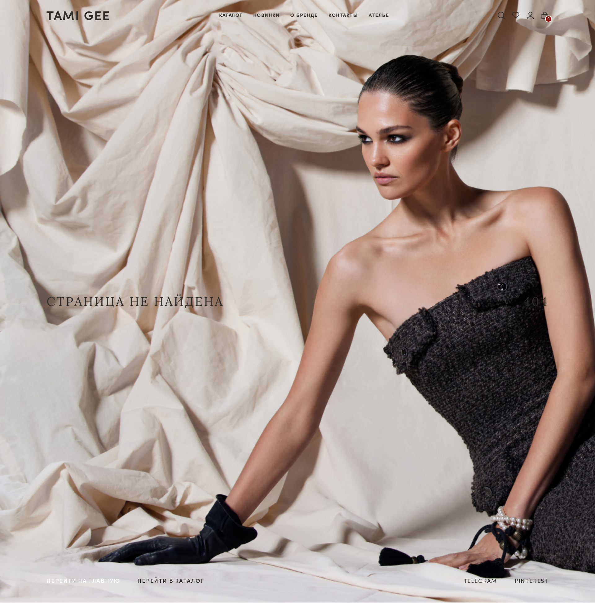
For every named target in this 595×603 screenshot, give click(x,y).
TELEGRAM (480, 580)
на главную (83, 580)
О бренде (304, 15)
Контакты (343, 15)
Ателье (379, 15)
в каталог (170, 580)
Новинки (266, 15)
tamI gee (78, 15)
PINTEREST (532, 580)
